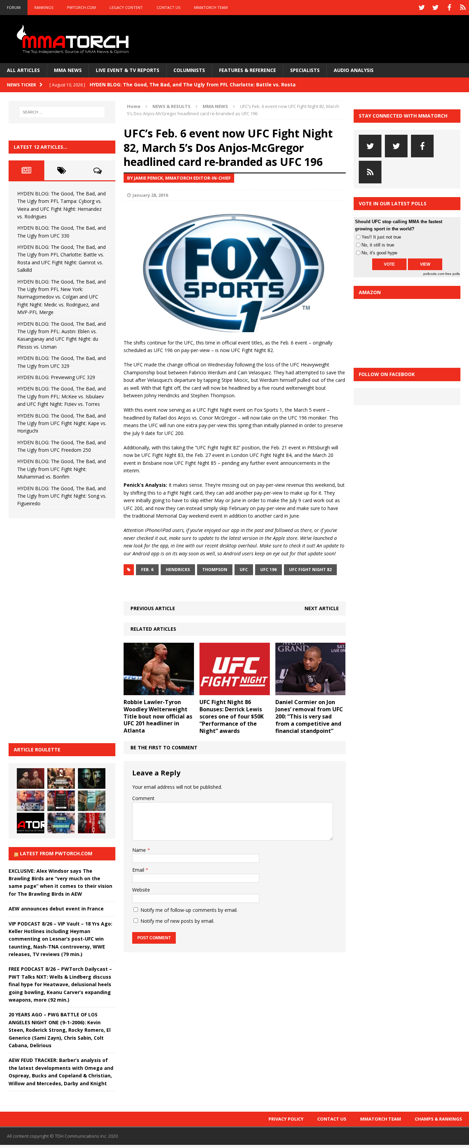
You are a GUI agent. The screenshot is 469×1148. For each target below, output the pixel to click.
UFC (244, 569)
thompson (214, 569)
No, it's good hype (379, 252)
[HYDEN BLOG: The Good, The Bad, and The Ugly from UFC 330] (61, 778)
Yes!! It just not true (381, 237)
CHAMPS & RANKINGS (438, 1119)
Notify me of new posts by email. (177, 921)
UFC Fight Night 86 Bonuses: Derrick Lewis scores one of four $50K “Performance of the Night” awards (231, 716)
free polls (452, 274)
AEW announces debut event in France (56, 908)
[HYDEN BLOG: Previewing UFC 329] (30, 823)
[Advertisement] (60, 630)
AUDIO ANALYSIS (354, 70)
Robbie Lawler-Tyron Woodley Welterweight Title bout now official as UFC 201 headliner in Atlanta (158, 716)
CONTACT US (168, 7)
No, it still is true (378, 244)
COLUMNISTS (189, 70)
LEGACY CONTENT (126, 7)
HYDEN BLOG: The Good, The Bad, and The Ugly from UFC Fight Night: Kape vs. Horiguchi (61, 423)
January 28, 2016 (150, 195)
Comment (143, 798)
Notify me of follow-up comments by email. (189, 910)
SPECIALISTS (305, 70)
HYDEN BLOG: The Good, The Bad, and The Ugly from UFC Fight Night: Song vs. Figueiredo (61, 496)
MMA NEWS (68, 70)
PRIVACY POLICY (286, 1119)
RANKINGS (43, 7)
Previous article (152, 608)
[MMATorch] (74, 39)
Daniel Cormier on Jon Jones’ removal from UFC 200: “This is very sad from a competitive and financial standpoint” (309, 716)
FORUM (14, 7)
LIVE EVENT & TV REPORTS (127, 70)
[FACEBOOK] (449, 7)
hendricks (178, 569)
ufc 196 (268, 569)
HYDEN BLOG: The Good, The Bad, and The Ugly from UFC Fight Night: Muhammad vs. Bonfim (61, 469)
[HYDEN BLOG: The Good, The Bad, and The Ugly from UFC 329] (91, 800)
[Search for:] (62, 112)
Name (139, 850)
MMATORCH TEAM (211, 7)
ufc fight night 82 (310, 569)
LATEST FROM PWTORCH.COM (56, 853)
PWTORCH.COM (81, 7)
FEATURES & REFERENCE (247, 70)
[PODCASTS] (463, 7)
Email (139, 870)
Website (141, 889)
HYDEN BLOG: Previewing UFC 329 (56, 377)
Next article (322, 608)
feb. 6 (147, 569)
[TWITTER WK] (435, 7)
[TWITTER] (421, 7)
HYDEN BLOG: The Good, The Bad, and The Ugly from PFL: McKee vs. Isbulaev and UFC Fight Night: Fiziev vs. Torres (61, 396)
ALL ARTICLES (23, 70)
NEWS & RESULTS (171, 106)
